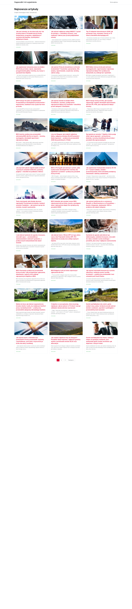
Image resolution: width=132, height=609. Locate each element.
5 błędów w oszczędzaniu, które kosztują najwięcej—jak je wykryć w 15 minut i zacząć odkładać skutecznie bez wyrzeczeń (66, 306)
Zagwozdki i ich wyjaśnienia (25, 2)
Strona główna (114, 2)
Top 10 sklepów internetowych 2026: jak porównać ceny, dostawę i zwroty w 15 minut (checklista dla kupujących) (99, 33)
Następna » (71, 360)
